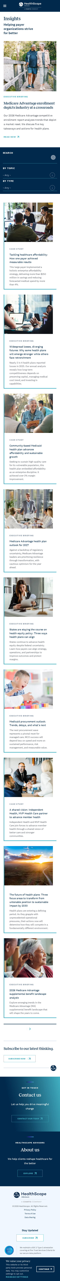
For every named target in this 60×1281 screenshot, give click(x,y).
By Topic (9, 168)
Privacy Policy (30, 1210)
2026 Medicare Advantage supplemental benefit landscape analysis (27, 994)
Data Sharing (30, 1217)
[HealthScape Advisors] (30, 6)
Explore (28, 1173)
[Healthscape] (11, 1250)
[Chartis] (30, 1197)
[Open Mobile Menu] (4, 6)
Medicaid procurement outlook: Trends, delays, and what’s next (27, 723)
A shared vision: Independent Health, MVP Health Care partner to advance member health (28, 813)
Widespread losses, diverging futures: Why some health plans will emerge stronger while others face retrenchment (28, 352)
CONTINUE (44, 1269)
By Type (8, 181)
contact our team (28, 1118)
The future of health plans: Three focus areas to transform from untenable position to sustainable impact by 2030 (28, 900)
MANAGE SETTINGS (17, 1276)
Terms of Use (30, 1213)
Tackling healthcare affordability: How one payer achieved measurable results (28, 258)
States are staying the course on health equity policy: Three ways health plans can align (28, 633)
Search (8, 152)
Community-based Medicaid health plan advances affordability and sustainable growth (26, 451)
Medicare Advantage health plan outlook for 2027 (28, 543)
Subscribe (28, 1238)
